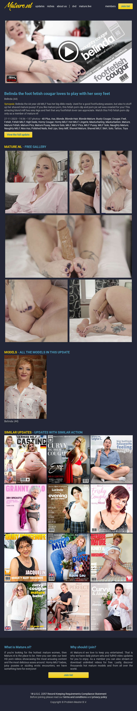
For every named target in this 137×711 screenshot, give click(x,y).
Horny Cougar (46, 122)
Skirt (104, 128)
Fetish (7, 122)
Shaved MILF (94, 128)
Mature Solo (58, 125)
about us (62, 6)
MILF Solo (103, 125)
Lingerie (84, 122)
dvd (74, 6)
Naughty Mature (119, 125)
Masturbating (97, 122)
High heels (31, 122)
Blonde (60, 118)
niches (50, 6)
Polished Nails (39, 128)
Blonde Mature (87, 118)
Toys (125, 128)
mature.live (85, 6)
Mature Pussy (42, 125)
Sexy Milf (63, 128)
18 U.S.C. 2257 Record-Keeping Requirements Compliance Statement (68, 693)
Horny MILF (61, 122)
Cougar (116, 118)
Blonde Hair (71, 118)
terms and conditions (75, 697)
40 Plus (46, 118)
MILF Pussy (90, 125)
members (110, 6)
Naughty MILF (12, 128)
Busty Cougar (103, 118)
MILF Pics (77, 125)
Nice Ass (25, 128)
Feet (123, 118)
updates (39, 6)
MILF (68, 125)
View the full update (18, 134)
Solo (110, 128)
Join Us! (125, 6)
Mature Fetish (12, 125)
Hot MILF (73, 122)
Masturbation (113, 122)
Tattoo (118, 128)
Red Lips (52, 128)
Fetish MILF (18, 122)
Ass (53, 118)
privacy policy (99, 697)
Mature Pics (27, 125)
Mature (126, 122)
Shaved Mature (77, 128)
